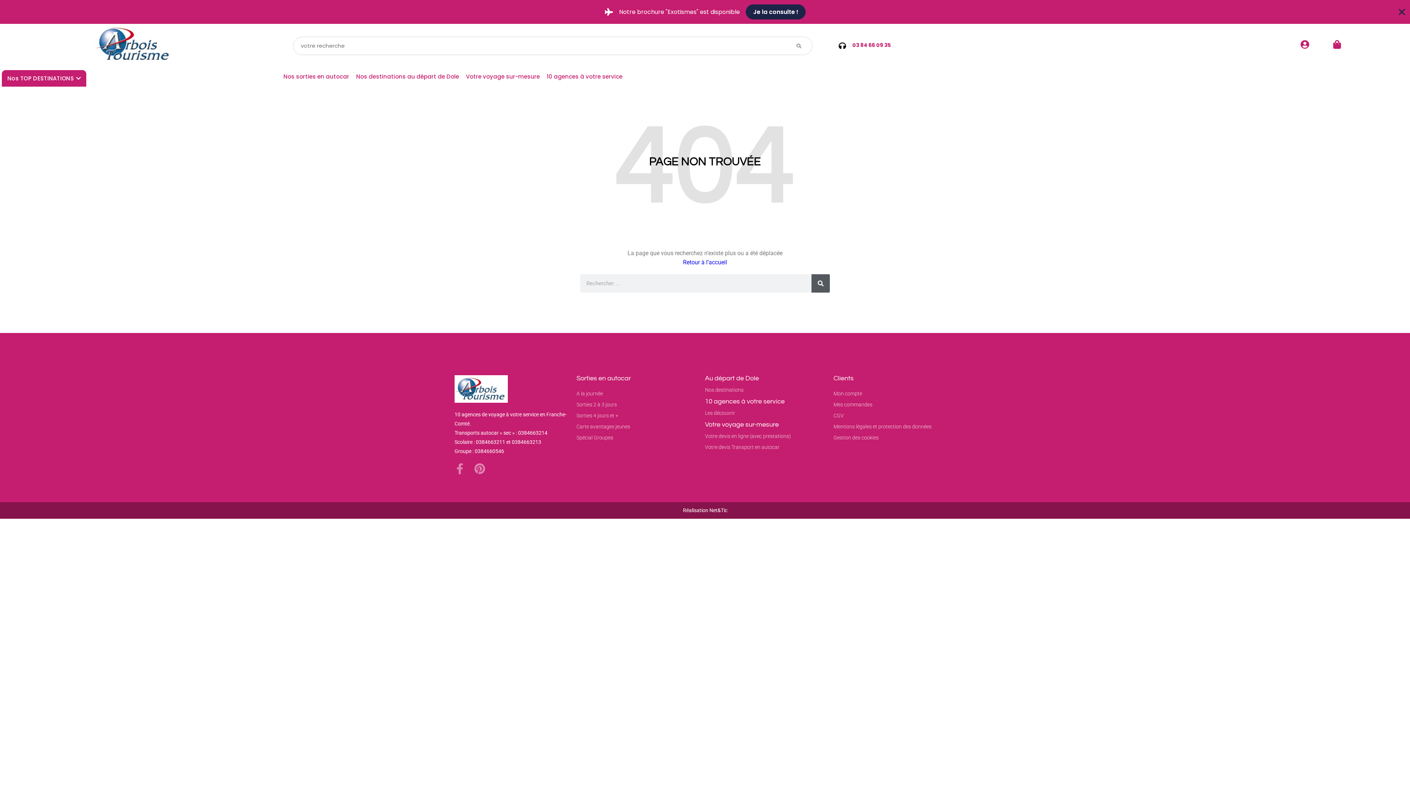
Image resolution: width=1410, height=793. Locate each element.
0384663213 (526, 442)
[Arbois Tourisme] (134, 46)
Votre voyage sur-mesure (503, 76)
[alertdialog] (705, 12)
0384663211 (490, 442)
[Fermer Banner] (1402, 12)
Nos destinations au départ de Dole (407, 76)
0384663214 (532, 433)
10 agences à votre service (584, 76)
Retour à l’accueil (705, 262)
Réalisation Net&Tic (705, 510)
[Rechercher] (820, 283)
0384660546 (489, 451)
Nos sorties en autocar (316, 76)
